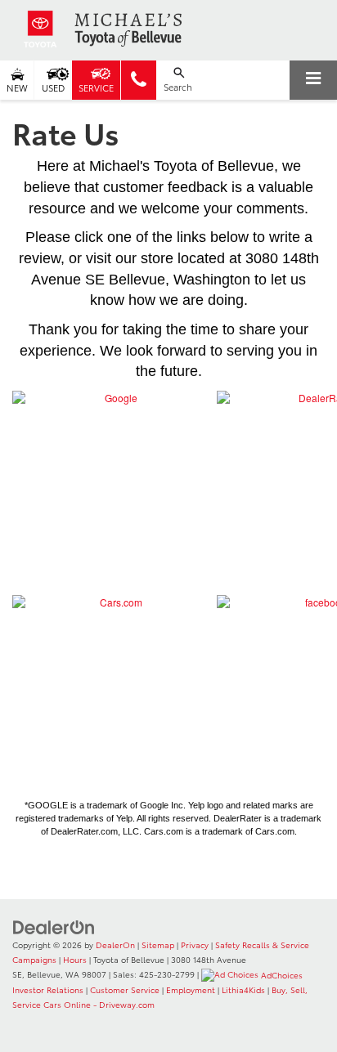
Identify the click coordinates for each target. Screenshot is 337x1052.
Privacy (195, 944)
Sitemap (158, 944)
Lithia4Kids (243, 989)
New (17, 87)
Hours (75, 959)
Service (96, 87)
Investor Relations (47, 989)
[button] (138, 80)
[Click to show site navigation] (313, 80)
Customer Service (125, 989)
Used (53, 87)
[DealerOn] (54, 926)
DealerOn (115, 944)
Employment (190, 989)
